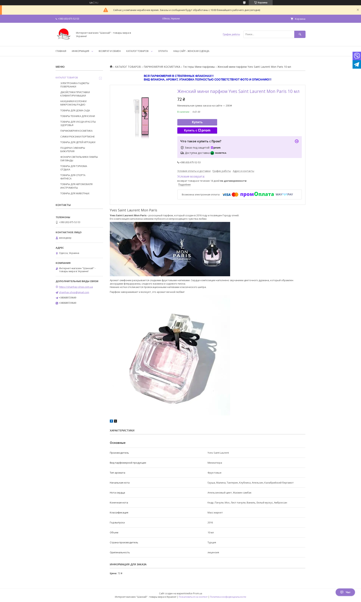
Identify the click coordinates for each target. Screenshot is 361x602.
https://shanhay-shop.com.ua (76, 286)
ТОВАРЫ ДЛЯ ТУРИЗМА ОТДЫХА (73, 167)
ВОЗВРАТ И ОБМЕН (110, 51)
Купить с (190, 130)
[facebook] (111, 421)
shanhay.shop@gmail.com (74, 292)
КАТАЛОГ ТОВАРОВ (137, 51)
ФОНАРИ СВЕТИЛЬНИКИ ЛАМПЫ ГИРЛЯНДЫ (79, 158)
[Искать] (300, 34)
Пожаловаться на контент (193, 596)
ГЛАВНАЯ (61, 51)
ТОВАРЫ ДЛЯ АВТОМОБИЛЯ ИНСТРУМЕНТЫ (76, 185)
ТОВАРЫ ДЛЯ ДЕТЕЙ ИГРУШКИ (77, 142)
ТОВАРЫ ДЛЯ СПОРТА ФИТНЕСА (72, 176)
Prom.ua (197, 593)
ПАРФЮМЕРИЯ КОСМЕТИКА (162, 66)
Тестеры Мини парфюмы (199, 66)
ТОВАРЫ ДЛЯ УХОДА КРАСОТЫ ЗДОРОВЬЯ (78, 123)
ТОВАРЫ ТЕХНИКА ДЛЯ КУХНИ (77, 116)
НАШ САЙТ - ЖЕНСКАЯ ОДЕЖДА (191, 51)
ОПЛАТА (163, 51)
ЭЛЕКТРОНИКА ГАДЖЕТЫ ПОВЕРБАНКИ (74, 84)
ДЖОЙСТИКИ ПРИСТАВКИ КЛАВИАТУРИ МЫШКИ (75, 93)
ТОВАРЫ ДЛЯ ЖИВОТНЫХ (74, 193)
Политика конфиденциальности (228, 596)
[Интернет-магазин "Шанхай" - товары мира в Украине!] (64, 41)
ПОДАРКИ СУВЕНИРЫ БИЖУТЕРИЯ (72, 149)
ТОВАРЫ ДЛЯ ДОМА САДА (75, 110)
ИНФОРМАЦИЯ (80, 51)
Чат (348, 592)
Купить (197, 122)
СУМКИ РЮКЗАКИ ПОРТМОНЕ (77, 136)
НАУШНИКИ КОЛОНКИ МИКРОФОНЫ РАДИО (73, 102)
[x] (115, 421)
